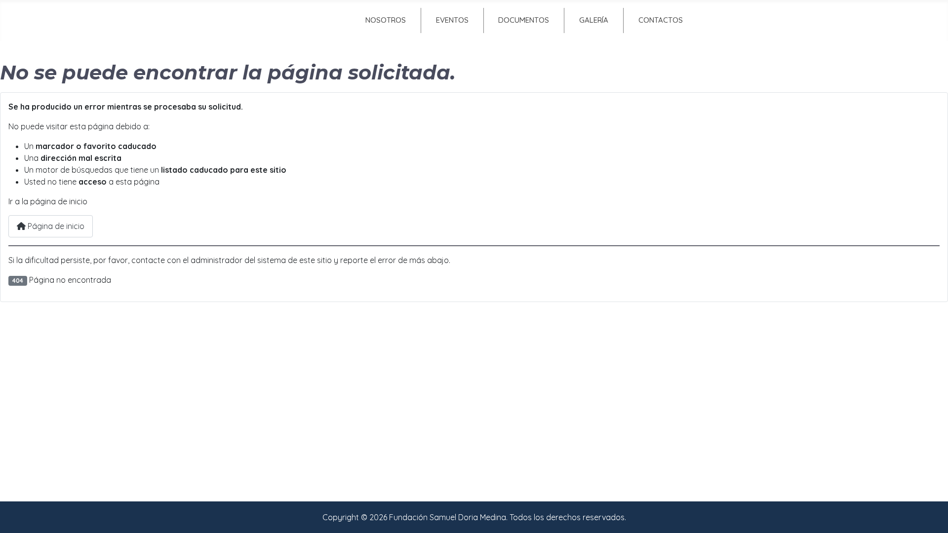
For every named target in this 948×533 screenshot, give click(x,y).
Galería (593, 20)
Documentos (523, 20)
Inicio (300, 20)
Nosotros (385, 20)
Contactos (660, 20)
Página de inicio (55, 226)
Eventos (452, 20)
